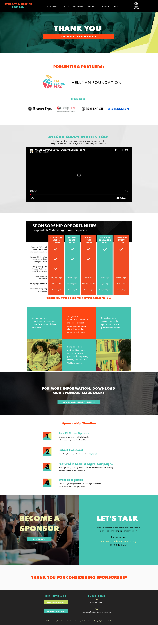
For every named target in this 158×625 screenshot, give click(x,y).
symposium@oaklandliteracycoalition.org (96, 612)
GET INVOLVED (56, 596)
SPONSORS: (79, 99)
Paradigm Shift (106, 621)
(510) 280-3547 (96, 602)
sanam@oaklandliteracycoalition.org (118, 541)
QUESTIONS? (96, 596)
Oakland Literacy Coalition (79, 621)
